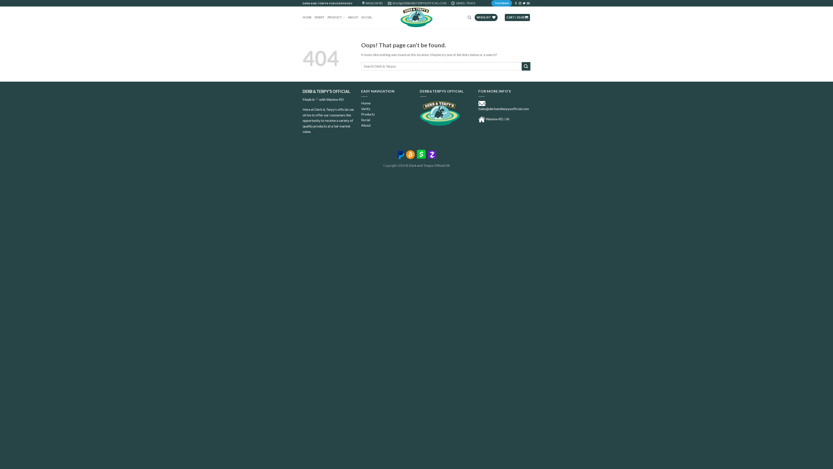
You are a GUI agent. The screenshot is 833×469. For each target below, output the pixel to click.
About (366, 125)
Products (368, 114)
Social (366, 17)
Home (307, 17)
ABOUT (353, 17)
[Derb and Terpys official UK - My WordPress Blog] (416, 17)
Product (335, 17)
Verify (320, 17)
